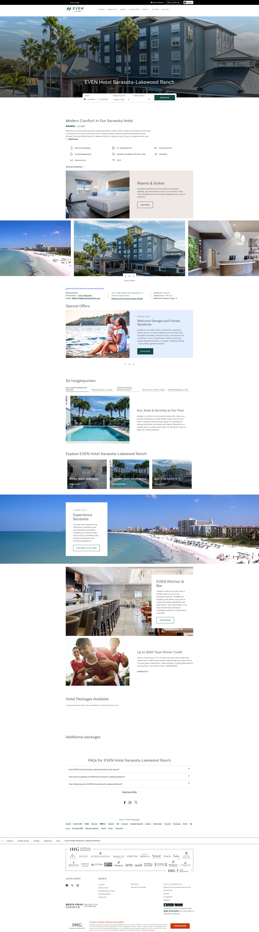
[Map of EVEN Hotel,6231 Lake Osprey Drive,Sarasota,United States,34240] (85, 288)
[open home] (3, 840)
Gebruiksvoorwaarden (138, 887)
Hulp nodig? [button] (74, 2)
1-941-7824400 (84, 296)
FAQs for (129, 760)
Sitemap (166, 893)
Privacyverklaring (98, 930)
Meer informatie (171, 911)
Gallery (165, 9)
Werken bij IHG (103, 887)
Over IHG (101, 884)
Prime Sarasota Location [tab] (101, 390)
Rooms (102, 9)
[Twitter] (72, 885)
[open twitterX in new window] (134, 803)
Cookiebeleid (167, 897)
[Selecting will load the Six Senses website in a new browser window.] (72, 856)
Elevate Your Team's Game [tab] (153, 390)
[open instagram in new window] (129, 803)
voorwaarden (97, 928)
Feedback (166, 900)
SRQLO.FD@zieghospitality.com (86, 298)
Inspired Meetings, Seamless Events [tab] (124, 389)
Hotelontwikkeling (104, 894)
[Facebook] (67, 885)
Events (145, 9)
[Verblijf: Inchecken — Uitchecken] (96, 99)
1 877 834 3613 (90, 906)
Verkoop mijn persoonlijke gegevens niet (177, 887)
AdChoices (167, 890)
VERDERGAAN (180, 926)
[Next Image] (133, 276)
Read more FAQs (129, 792)
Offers (155, 9)
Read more (73, 139)
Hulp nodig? (102, 897)
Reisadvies (134, 884)
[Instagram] (78, 885)
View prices (164, 98)
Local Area (134, 9)
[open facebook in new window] (124, 803)
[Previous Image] (125, 276)
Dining (123, 9)
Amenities (112, 9)
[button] (188, 2)
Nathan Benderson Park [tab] (178, 390)
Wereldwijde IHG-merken (106, 891)
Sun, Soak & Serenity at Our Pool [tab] (76, 389)
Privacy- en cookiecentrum (172, 884)
